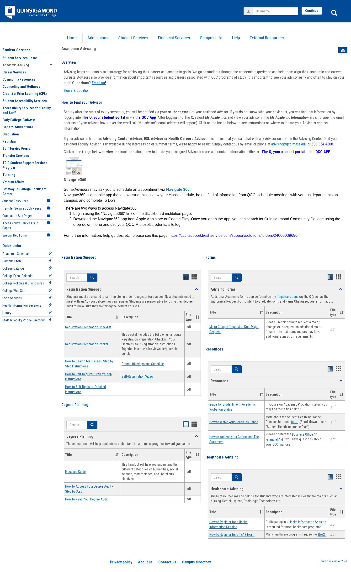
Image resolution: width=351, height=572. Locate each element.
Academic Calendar (15, 254)
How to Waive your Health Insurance (233, 422)
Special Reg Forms (15, 235)
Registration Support (78, 257)
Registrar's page (287, 297)
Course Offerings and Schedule (143, 364)
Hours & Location (77, 90)
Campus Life (211, 38)
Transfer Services (16, 156)
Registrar (9, 141)
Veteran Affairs (14, 182)
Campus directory (196, 562)
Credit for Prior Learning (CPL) (25, 94)
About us (145, 562)
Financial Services (174, 38)
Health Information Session (307, 522)
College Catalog (13, 268)
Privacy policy (121, 562)
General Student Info (18, 127)
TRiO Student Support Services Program (25, 165)
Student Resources (15, 201)
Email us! (99, 83)
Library (6, 313)
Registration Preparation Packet (86, 344)
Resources (214, 349)
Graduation (11, 134)
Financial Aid (274, 440)
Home (72, 38)
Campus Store (12, 261)
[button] (92, 277)
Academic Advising (16, 65)
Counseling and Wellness (21, 86)
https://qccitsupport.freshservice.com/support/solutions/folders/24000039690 (234, 235)
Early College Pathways (19, 120)
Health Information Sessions (21, 305)
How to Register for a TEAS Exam (232, 535)
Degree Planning (74, 404)
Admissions (97, 38)
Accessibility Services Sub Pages (20, 225)
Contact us (167, 562)
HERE (294, 422)
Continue (312, 11)
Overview (68, 62)
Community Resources (19, 79)
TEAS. (322, 535)
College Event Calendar (17, 276)
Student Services (133, 38)
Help (236, 38)
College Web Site (13, 291)
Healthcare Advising (222, 457)
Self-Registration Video (137, 377)
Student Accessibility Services (25, 101)
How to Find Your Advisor (81, 102)
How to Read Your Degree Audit (86, 499)
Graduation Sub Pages (17, 216)
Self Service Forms (16, 148)
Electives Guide (75, 472)
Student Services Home (20, 58)
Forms (211, 257)
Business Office (302, 434)
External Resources (267, 38)
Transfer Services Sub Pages (21, 208)
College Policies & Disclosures (23, 283)
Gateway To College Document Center (24, 191)
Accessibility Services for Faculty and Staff (27, 110)
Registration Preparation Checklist (88, 327)
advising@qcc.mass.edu (289, 144)
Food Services (12, 298)
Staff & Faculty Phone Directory (23, 320)
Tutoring (9, 175)
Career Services (14, 72)
